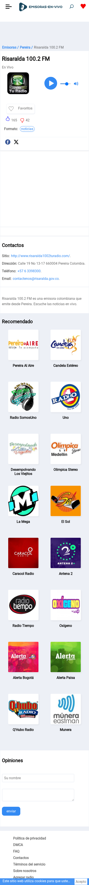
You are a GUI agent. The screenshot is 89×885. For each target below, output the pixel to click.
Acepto (81, 882)
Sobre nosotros (24, 871)
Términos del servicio (29, 864)
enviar (11, 811)
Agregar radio (23, 877)
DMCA (18, 845)
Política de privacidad (29, 838)
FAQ (16, 851)
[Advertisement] (44, 32)
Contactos (21, 858)
